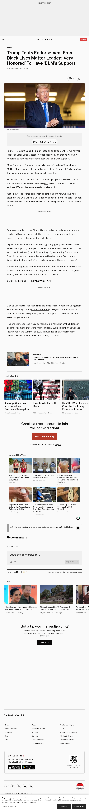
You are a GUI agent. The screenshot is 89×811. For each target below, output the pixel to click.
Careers (35, 736)
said (46, 183)
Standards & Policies (67, 740)
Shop (6, 736)
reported (23, 266)
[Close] (85, 798)
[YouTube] (25, 786)
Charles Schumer (40, 309)
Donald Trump (33, 151)
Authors (35, 732)
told (31, 169)
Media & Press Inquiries (68, 732)
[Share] (79, 78)
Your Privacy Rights (67, 725)
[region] (44, 803)
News (6, 725)
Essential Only (79, 806)
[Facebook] (6, 786)
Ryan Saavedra (12, 68)
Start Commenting (44, 436)
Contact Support (38, 740)
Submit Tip (44, 642)
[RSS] (31, 786)
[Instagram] (19, 786)
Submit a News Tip (66, 743)
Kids (6, 740)
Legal (62, 728)
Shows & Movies (10, 728)
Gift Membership (38, 743)
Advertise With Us (38, 728)
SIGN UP (83, 39)
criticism (50, 305)
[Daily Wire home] (44, 39)
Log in (58, 444)
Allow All (64, 806)
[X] (13, 786)
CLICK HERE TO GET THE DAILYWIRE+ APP (29, 281)
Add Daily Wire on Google (46, 142)
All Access (8, 732)
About (34, 725)
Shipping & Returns (66, 736)
